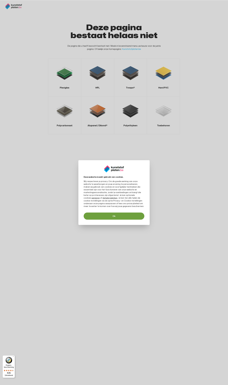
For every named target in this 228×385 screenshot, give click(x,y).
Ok (114, 216)
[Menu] (13, 357)
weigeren (96, 198)
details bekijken (110, 198)
